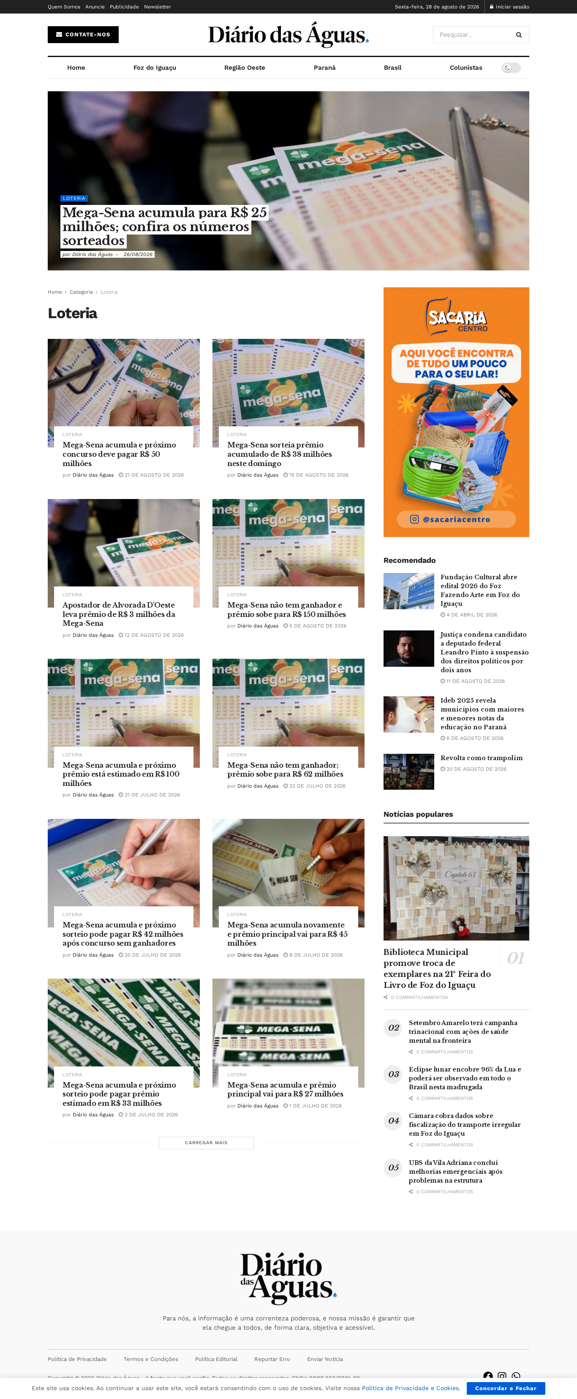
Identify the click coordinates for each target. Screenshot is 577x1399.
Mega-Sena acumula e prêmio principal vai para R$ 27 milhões (285, 1090)
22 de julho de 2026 (317, 786)
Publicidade (124, 7)
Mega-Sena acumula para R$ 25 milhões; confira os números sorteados (165, 226)
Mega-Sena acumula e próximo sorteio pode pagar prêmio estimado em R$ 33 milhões (119, 1094)
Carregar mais (206, 1142)
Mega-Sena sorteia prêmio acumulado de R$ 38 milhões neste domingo (279, 454)
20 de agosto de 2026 (475, 769)
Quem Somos (64, 7)
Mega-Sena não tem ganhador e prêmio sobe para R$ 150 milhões (286, 610)
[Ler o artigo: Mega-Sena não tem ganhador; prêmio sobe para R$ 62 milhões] (288, 713)
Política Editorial (216, 1359)
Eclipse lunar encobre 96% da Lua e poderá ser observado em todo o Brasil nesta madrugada (465, 1078)
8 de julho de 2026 (315, 955)
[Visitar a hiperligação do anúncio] (456, 412)
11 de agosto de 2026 (475, 681)
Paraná (325, 67)
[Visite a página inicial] (288, 34)
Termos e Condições (151, 1359)
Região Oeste (244, 67)
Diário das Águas (92, 254)
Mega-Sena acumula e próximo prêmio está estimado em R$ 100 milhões (121, 774)
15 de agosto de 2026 (318, 475)
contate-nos (86, 34)
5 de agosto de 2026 (317, 626)
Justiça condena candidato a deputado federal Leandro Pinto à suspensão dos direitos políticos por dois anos (485, 652)
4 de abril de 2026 (471, 615)
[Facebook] (488, 1376)
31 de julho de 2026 (151, 795)
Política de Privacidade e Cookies (410, 1388)
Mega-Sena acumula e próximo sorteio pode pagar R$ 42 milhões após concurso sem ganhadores (123, 934)
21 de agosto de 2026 (153, 475)
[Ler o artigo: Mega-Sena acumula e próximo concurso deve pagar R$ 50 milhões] (124, 393)
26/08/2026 (138, 254)
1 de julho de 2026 (315, 1106)
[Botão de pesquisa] (520, 34)
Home (76, 67)
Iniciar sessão (511, 7)
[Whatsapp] (516, 1376)
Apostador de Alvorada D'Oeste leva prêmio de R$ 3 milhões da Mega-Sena (119, 614)
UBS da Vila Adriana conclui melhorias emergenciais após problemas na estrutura (455, 1171)
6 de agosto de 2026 (474, 738)
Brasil (393, 67)
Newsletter (157, 7)
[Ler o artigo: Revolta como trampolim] (409, 772)
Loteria (74, 198)
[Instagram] (502, 1376)
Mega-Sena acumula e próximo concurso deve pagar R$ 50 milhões (119, 454)
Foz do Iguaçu (154, 67)
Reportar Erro (272, 1359)
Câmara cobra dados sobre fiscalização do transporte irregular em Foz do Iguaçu (465, 1124)
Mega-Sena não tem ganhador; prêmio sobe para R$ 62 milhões (285, 770)
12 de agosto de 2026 (153, 635)
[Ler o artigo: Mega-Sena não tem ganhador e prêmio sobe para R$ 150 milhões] (288, 553)
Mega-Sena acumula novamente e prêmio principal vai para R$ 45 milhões (287, 934)
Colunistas (466, 67)
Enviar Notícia (325, 1359)
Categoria (81, 292)
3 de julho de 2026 (150, 1115)
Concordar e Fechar (506, 1388)
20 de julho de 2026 (152, 955)
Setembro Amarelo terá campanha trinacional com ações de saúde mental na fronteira (463, 1031)
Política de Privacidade (77, 1359)
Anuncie (95, 7)
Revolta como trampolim (482, 758)
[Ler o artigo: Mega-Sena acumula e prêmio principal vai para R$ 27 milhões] (288, 1033)
